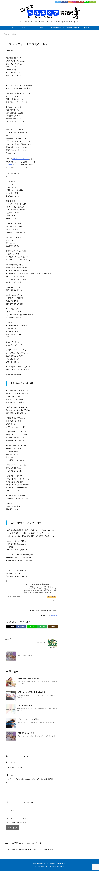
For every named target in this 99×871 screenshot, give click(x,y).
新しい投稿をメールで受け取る (16, 822)
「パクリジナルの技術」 (25, 706)
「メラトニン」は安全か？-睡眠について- (31, 692)
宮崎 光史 (54, 615)
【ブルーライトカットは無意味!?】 (29, 719)
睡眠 (54, 611)
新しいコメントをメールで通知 (16, 818)
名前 (7, 802)
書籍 (37, 611)
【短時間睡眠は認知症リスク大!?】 (29, 678)
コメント (8, 783)
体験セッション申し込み (20, 159)
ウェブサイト (10, 810)
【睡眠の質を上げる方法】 (26, 733)
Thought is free (60, 866)
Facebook (9, 165)
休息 (14, 34)
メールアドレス (29, 802)
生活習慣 (43, 611)
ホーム (7, 34)
